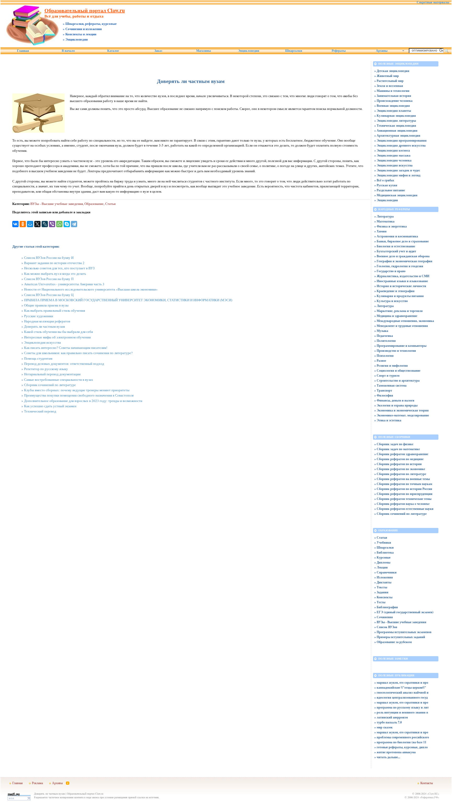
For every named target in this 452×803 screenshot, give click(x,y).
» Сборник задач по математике (397, 449)
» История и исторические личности (400, 286)
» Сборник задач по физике (393, 444)
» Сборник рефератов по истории (398, 464)
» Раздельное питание (389, 190)
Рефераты (339, 51)
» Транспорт (383, 390)
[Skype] (67, 224)
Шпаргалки (293, 51)
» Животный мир (386, 76)
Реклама (37, 783)
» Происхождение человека (393, 100)
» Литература (384, 216)
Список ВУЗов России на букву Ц (49, 294)
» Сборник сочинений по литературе (400, 513)
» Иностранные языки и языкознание (401, 281)
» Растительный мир (389, 81)
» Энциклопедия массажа (392, 155)
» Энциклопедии (386, 200)
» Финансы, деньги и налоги (394, 400)
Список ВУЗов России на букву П (49, 278)
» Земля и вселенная (388, 85)
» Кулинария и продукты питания (399, 296)
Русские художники (38, 316)
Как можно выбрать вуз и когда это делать (55, 273)
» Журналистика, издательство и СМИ (401, 276)
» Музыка (381, 330)
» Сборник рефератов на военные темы (402, 479)
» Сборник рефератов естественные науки (403, 508)
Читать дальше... (388, 757)
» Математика (384, 221)
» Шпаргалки (384, 547)
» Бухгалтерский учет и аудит (395, 251)
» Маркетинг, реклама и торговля (398, 311)
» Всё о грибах (384, 180)
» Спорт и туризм (386, 375)
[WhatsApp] (59, 224)
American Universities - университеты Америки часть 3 (64, 284)
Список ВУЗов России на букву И (49, 257)
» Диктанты (382, 582)
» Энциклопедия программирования (400, 140)
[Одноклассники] (23, 224)
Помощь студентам (38, 358)
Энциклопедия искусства (42, 342)
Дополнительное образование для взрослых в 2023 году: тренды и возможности (83, 400)
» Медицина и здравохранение (395, 316)
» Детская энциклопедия (391, 71)
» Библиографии (386, 607)
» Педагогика (383, 335)
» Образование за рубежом (393, 642)
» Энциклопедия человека (392, 160)
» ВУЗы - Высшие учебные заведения (400, 622)
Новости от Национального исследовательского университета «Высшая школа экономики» (91, 289)
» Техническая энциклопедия (395, 125)
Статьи (110, 203)
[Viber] (52, 224)
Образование (94, 203)
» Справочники (385, 572)
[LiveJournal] (45, 224)
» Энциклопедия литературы (395, 120)
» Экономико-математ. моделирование (401, 415)
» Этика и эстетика (387, 420)
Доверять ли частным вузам (44, 326)
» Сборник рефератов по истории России (403, 489)
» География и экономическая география (403, 261)
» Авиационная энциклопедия (395, 130)
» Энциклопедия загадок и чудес (397, 170)
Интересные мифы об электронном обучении (57, 337)
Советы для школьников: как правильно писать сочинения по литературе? (78, 352)
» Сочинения (383, 617)
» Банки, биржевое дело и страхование (401, 241)
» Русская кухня (385, 185)
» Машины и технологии (391, 90)
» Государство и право (389, 271)
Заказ (158, 51)
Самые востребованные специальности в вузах (58, 379)
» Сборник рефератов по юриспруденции (403, 494)
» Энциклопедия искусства (393, 165)
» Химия (380, 231)
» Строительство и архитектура (397, 380)
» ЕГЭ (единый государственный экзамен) (403, 612)
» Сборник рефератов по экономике (399, 469)
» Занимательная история (392, 95)
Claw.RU (433, 793)
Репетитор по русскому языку (46, 368)
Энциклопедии (248, 51)
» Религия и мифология (391, 365)
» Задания (381, 592)
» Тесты (379, 602)
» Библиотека (384, 552)
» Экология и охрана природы (395, 405)
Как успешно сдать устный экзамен (50, 406)
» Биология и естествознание (394, 246)
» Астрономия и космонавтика (396, 236)
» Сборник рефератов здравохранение (401, 454)
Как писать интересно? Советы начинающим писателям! (65, 347)
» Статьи (380, 537)
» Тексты (380, 587)
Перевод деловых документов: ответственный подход (64, 363)
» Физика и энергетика (390, 226)
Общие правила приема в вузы (46, 305)
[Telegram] (74, 224)
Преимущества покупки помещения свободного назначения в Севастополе (79, 395)
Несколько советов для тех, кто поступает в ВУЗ (59, 268)
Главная (23, 51)
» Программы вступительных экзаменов (402, 632)
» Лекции (381, 567)
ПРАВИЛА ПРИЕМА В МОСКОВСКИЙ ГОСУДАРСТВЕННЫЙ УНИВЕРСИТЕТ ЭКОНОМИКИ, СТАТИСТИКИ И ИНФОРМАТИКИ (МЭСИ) (128, 300)
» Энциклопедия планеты (392, 110)
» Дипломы (382, 562)
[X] (37, 224)
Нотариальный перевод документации (52, 374)
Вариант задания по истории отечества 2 (54, 262)
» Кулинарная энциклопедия (395, 115)
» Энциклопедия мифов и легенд (397, 175)
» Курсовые (382, 557)
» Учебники (382, 542)
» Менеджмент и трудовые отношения (401, 326)
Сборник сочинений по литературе (50, 384)
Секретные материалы (432, 2)
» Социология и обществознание (397, 370)
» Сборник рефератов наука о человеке (402, 503)
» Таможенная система (390, 385)
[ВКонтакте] (15, 224)
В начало (68, 51)
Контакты (426, 783)
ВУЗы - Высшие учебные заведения (56, 203)
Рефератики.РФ (429, 797)
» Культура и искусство (391, 301)
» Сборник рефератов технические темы (402, 499)
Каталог (113, 51)
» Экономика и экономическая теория (401, 410)
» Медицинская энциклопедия (395, 195)
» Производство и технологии (395, 350)
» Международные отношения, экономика (404, 321)
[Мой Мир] (30, 224)
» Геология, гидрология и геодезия (398, 266)
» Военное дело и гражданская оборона (402, 256)
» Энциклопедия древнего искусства (400, 145)
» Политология (385, 340)
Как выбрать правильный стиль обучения (54, 310)
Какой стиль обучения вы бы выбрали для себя (58, 331)
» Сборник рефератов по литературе (400, 474)
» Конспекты (383, 597)
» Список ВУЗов (385, 627)
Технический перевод (40, 411)
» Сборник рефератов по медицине (398, 459)
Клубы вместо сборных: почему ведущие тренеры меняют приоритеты (76, 390)
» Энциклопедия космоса (392, 150)
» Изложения (383, 577)
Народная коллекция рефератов (47, 321)
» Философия (383, 395)
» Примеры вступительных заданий (399, 637)
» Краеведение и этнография (394, 291)
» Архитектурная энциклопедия (397, 135)
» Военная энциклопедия (392, 105)
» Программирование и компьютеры (400, 345)
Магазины (203, 51)
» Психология (384, 355)
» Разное (380, 360)
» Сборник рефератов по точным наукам (403, 484)
